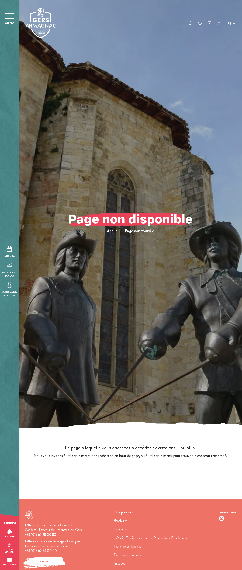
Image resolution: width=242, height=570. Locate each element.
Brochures (120, 520)
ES (229, 37)
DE (229, 32)
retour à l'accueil (130, 470)
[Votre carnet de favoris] (200, 23)
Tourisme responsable (128, 554)
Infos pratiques (123, 512)
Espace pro (121, 529)
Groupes (119, 563)
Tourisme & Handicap (127, 546)
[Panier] (209, 23)
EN (229, 28)
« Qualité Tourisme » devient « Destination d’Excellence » (151, 537)
